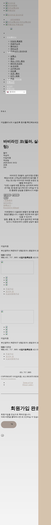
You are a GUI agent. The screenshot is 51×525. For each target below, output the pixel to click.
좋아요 (7, 195)
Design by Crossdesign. (8, 379)
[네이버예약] (11, 5)
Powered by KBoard (11, 208)
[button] (9, 424)
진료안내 (9, 289)
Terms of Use (28, 383)
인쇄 (5, 198)
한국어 (12, 92)
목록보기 (7, 205)
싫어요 (16, 195)
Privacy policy (28, 385)
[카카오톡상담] (12, 8)
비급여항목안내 (12, 294)
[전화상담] (10, 10)
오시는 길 (10, 291)
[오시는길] (10, 3)
